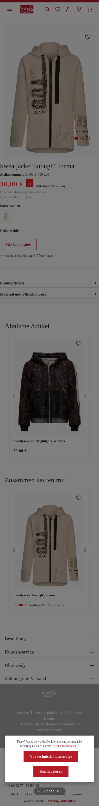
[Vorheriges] (14, 396)
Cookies (27, 794)
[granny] (6, 216)
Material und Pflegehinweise (48, 294)
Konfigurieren (50, 771)
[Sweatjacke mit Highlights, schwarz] (49, 387)
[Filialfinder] (79, 9)
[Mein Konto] (68, 9)
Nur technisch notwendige (51, 756)
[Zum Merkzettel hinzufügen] (87, 36)
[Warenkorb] (89, 9)
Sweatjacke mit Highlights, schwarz (39, 441)
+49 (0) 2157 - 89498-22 (22, 785)
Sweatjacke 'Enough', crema (34, 595)
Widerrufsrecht (34, 801)
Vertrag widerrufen (62, 801)
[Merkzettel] (57, 9)
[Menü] (9, 9)
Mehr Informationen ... (66, 746)
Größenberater (18, 244)
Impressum (76, 794)
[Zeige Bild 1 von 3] (76, 138)
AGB (14, 794)
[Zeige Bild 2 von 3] (82, 138)
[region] (49, 396)
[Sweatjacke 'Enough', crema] (49, 92)
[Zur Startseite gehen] (27, 9)
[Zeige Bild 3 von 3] (88, 138)
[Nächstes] (85, 396)
